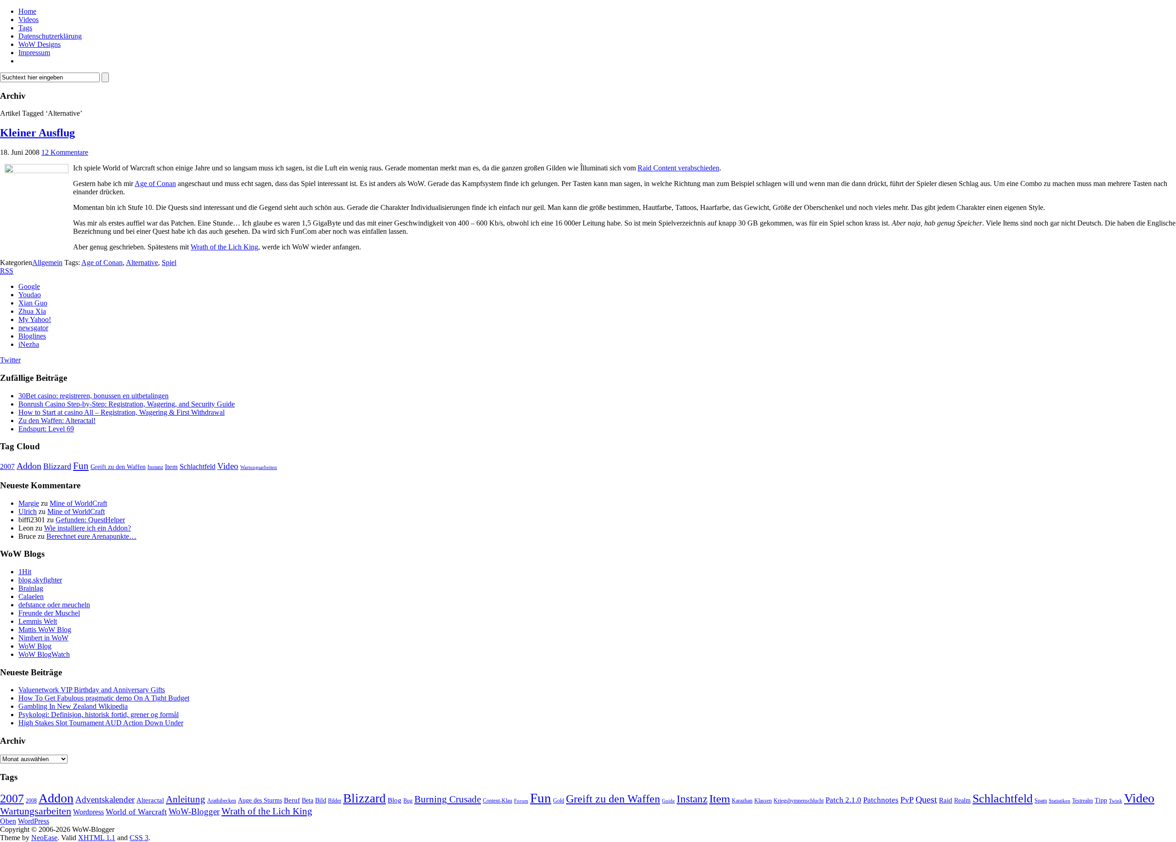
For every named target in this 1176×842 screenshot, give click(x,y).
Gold (558, 800)
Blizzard (57, 466)
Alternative (142, 262)
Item (171, 466)
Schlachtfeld (197, 466)
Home (27, 11)
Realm (962, 800)
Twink (1115, 800)
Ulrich (27, 511)
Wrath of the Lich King (224, 247)
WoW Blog (34, 646)
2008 (31, 800)
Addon (29, 466)
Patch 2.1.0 (843, 800)
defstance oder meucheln (54, 605)
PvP (907, 799)
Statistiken (1059, 800)
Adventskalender (105, 799)
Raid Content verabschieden (678, 168)
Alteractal (150, 800)
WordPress (33, 821)
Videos (28, 19)
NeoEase (44, 838)
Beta (307, 800)
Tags (25, 28)
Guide (668, 800)
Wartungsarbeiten (258, 467)
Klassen (763, 800)
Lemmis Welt (37, 621)
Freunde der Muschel (49, 613)
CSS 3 (139, 838)
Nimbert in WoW (43, 638)
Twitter (10, 360)
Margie (28, 503)
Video (227, 466)
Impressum (34, 53)
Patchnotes (881, 800)
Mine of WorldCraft (78, 503)
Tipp (1101, 800)
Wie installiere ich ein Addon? (87, 528)
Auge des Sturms (260, 800)
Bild (320, 800)
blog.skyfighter (40, 580)
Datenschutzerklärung (50, 36)
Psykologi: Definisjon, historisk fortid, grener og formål (98, 714)
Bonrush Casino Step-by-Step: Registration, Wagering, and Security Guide (126, 404)
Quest (926, 799)
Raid (945, 800)
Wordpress (88, 812)
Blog (394, 800)
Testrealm (1082, 800)
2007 (7, 466)
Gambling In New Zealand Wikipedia (73, 706)
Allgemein (47, 262)
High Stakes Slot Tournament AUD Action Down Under (100, 723)
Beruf (292, 800)
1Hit (24, 572)
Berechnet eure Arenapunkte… (91, 536)
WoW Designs (39, 44)
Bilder (334, 800)
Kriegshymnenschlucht (799, 800)
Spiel (169, 262)
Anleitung (185, 799)
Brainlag (30, 588)
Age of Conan (155, 183)
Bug (408, 800)
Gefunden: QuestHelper (90, 520)
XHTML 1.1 (96, 838)
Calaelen (31, 596)
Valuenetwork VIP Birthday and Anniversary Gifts (91, 690)
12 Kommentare (64, 152)
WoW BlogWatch (44, 654)
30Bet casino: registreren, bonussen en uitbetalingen (93, 396)
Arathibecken (221, 800)
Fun (81, 465)
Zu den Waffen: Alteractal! (57, 420)
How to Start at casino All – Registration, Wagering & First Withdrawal (121, 412)
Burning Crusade (447, 799)
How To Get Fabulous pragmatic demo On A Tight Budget (103, 698)
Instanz (155, 467)
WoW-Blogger (194, 811)
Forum (521, 800)
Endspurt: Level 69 (46, 429)
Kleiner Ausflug (37, 133)
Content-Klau (497, 800)
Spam (1041, 800)
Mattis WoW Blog (44, 629)
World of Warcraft (136, 811)
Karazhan (742, 800)
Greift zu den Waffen (118, 466)
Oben (8, 821)
